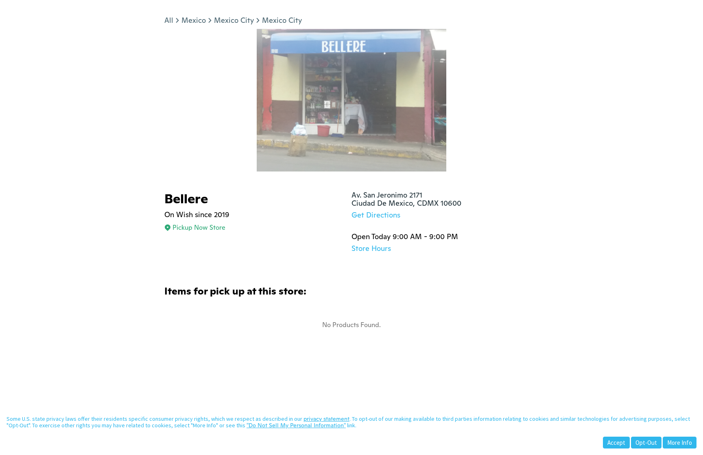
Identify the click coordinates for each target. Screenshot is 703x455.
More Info (679, 442)
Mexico (193, 20)
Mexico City (234, 20)
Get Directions (376, 215)
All (168, 20)
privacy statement (326, 418)
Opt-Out (646, 442)
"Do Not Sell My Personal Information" (296, 425)
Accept (616, 442)
